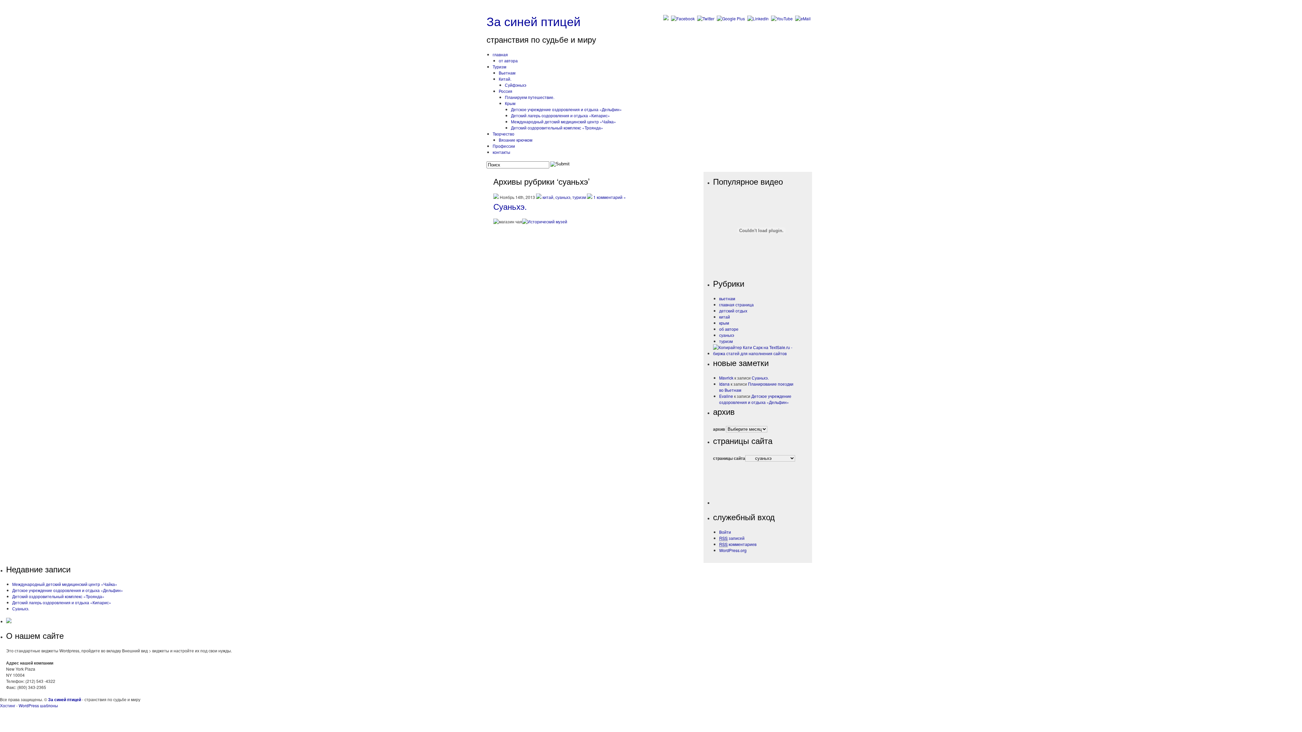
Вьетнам (507, 73)
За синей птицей (533, 20)
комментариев (737, 544)
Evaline (726, 396)
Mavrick (726, 378)
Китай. (505, 79)
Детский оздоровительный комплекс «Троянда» (557, 127)
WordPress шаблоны (38, 705)
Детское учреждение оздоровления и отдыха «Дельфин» (755, 399)
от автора (508, 60)
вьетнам (727, 298)
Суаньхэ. (510, 206)
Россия (505, 91)
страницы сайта (729, 458)
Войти (725, 532)
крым (724, 323)
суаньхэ (562, 197)
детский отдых (733, 310)
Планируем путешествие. (529, 97)
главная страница (736, 304)
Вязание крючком (515, 140)
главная (500, 54)
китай (547, 197)
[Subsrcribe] (666, 18)
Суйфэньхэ (515, 85)
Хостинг (7, 705)
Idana (724, 384)
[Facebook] (683, 18)
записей (732, 538)
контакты (501, 152)
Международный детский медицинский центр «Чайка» (563, 121)
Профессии (504, 146)
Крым (510, 103)
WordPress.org (733, 550)
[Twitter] (706, 18)
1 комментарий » (609, 197)
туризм (579, 197)
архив (719, 429)
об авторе (728, 329)
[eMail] (803, 18)
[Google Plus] (731, 18)
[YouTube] (782, 18)
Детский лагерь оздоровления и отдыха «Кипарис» (560, 115)
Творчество (503, 134)
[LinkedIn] (758, 18)
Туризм (499, 66)
